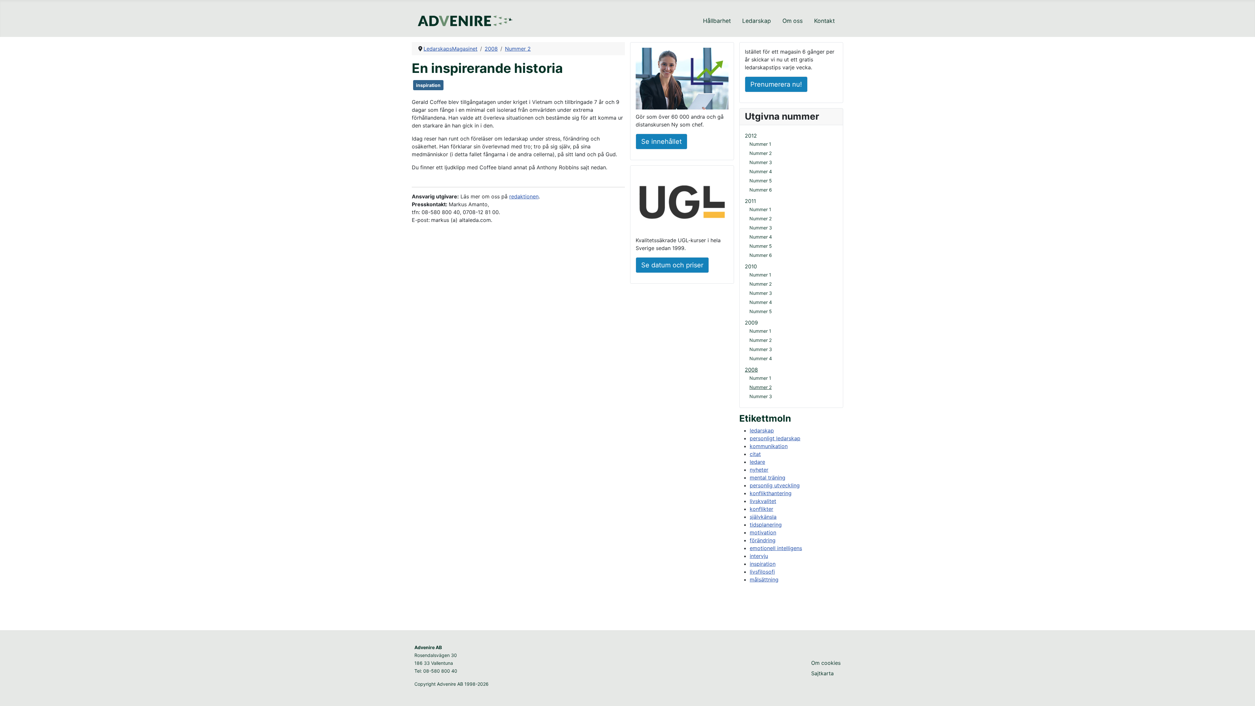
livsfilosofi (762, 571)
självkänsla (763, 516)
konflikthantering (771, 493)
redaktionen (524, 196)
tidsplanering (766, 524)
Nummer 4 (760, 171)
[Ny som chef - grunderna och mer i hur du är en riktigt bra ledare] (682, 79)
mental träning (767, 477)
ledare (757, 462)
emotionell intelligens (776, 548)
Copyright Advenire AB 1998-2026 (451, 684)
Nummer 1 (760, 144)
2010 (751, 266)
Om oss (792, 20)
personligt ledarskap (775, 438)
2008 (751, 369)
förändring (763, 540)
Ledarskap (756, 20)
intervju (759, 556)
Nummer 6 (760, 190)
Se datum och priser (672, 265)
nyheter (759, 469)
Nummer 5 (760, 180)
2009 (751, 322)
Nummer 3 (760, 162)
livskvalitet (763, 501)
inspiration (428, 85)
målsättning (764, 579)
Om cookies (826, 663)
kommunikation (769, 446)
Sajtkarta (822, 673)
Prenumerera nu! (776, 84)
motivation (763, 532)
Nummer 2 (760, 153)
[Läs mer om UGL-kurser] (682, 203)
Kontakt (824, 20)
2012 (751, 135)
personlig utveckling (775, 485)
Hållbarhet (717, 20)
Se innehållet (661, 141)
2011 (750, 201)
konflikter (761, 509)
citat (755, 454)
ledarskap (762, 430)
